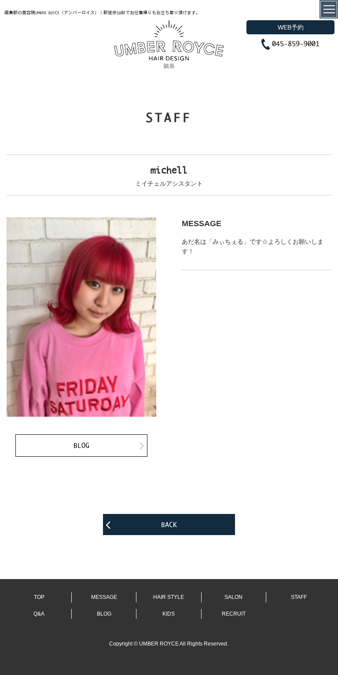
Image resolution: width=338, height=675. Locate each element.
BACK (169, 524)
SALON (233, 597)
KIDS (168, 614)
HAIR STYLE (168, 597)
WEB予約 (291, 27)
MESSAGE (104, 597)
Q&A (38, 614)
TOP (39, 597)
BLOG (81, 445)
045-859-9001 (296, 43)
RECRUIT (234, 614)
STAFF (299, 597)
